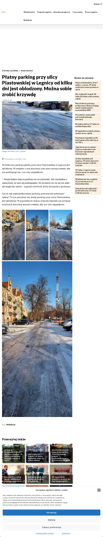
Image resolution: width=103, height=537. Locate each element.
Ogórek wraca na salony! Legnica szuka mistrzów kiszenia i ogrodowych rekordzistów (85, 150)
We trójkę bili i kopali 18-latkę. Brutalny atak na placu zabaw (36, 457)
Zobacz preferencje (51, 527)
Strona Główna (10, 71)
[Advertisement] (51, 49)
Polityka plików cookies (45, 533)
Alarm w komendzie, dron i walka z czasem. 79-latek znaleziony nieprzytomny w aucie (13, 455)
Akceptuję (51, 512)
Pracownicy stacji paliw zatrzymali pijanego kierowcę (13, 479)
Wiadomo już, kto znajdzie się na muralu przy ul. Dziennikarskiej (86, 181)
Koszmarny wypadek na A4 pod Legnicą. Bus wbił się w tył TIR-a (86, 140)
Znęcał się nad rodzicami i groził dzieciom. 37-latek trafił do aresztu (86, 190)
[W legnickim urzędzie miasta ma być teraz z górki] (61, 474)
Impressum (66, 533)
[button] (99, 490)
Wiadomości (27, 71)
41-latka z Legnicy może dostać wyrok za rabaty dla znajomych (86, 172)
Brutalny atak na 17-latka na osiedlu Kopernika (37, 479)
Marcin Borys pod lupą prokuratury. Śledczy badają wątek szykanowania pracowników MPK (61, 455)
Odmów (51, 520)
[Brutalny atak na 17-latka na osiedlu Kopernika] (37, 474)
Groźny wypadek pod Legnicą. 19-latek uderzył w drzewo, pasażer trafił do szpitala (86, 162)
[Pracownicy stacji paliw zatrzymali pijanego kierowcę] (13, 474)
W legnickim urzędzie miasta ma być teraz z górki (61, 479)
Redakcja (10, 424)
